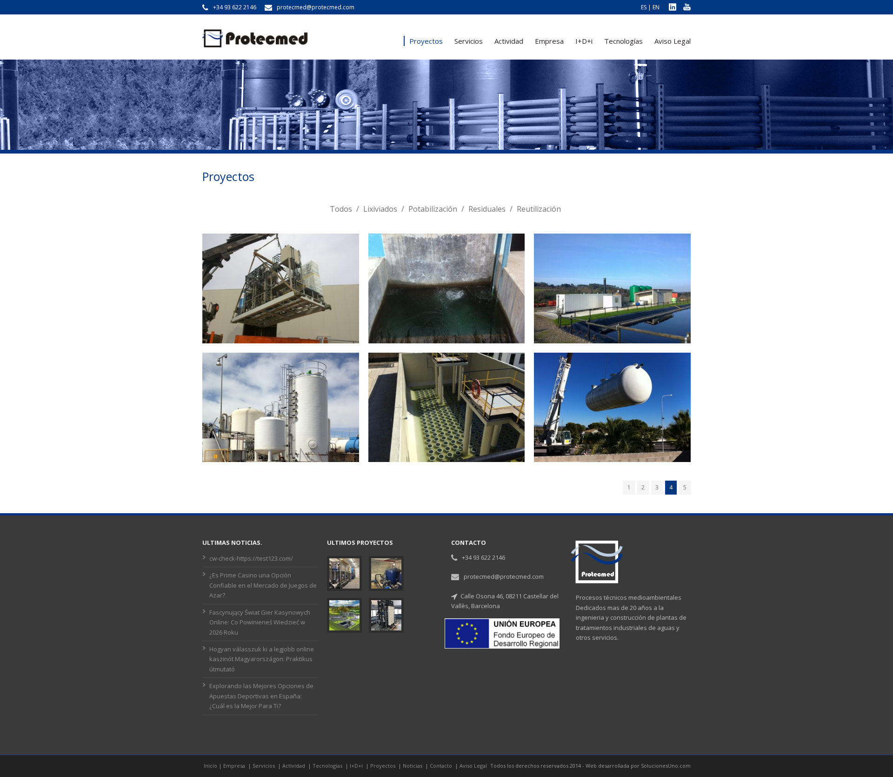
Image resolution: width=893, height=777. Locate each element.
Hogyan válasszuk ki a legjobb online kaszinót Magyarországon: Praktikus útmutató (261, 659)
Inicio (210, 765)
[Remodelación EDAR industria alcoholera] (446, 431)
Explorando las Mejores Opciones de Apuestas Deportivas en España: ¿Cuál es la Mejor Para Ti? (261, 696)
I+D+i (584, 41)
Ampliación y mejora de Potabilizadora (446, 245)
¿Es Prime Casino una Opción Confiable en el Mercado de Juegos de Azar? (263, 585)
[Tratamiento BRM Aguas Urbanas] (612, 419)
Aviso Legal (672, 41)
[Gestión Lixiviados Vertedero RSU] (612, 300)
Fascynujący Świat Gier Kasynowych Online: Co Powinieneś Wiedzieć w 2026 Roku (259, 622)
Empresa (549, 41)
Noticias (413, 765)
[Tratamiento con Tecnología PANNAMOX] (280, 431)
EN (656, 7)
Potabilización (432, 209)
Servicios (468, 41)
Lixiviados (380, 209)
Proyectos (426, 41)
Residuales (487, 209)
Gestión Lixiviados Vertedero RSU (612, 239)
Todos (341, 209)
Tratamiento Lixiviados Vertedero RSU (280, 245)
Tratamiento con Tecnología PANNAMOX (280, 364)
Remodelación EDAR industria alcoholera (446, 364)
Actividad (508, 41)
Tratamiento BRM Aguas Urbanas (612, 358)
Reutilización (539, 209)
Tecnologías (623, 41)
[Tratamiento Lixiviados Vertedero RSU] (280, 312)
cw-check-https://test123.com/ (251, 558)
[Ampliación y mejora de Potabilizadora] (446, 312)
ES (643, 7)
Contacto (441, 765)
